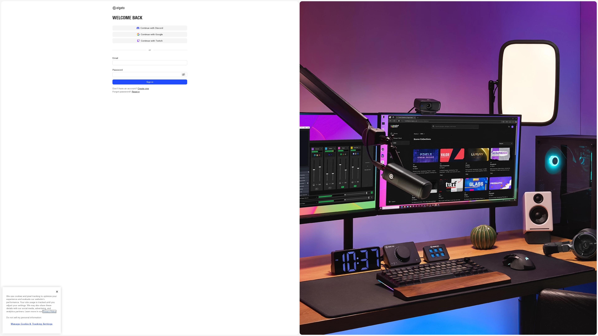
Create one (143, 88)
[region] (31, 310)
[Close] (57, 291)
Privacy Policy (49, 311)
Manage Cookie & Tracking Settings (31, 324)
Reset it (136, 91)
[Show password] (183, 74)
